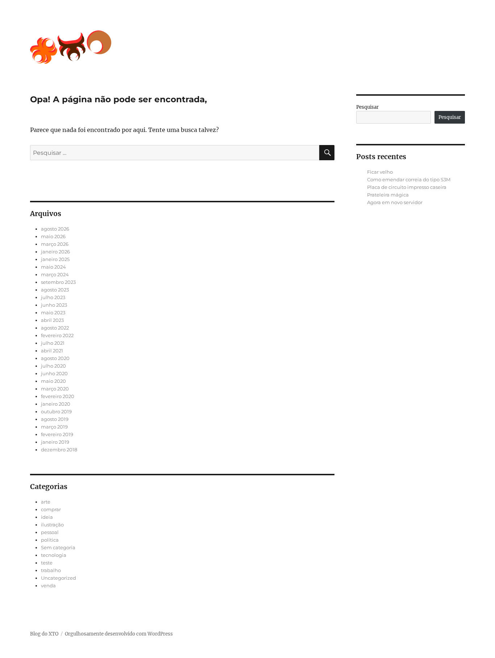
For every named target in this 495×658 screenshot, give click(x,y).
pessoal (50, 532)
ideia (47, 517)
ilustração (52, 524)
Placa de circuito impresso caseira (406, 187)
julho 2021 (53, 343)
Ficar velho (380, 172)
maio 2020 (53, 381)
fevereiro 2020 (57, 396)
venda (48, 585)
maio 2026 (53, 236)
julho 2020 (53, 366)
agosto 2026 (55, 229)
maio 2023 (53, 312)
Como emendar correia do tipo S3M (408, 179)
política (50, 540)
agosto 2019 (54, 419)
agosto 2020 (55, 358)
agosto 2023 (55, 290)
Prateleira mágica (388, 195)
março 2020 (55, 389)
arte (45, 502)
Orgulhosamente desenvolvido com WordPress (119, 634)
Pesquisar (367, 107)
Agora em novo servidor (395, 202)
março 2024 (55, 274)
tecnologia (53, 555)
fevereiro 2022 (57, 335)
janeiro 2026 (55, 251)
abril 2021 (52, 350)
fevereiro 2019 (57, 434)
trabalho (51, 570)
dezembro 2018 (59, 449)
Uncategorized (58, 578)
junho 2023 (54, 305)
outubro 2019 (56, 411)
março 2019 (54, 427)
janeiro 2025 (55, 259)
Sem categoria (58, 547)
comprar (51, 509)
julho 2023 (53, 297)
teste (47, 563)
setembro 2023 (58, 282)
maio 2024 (53, 267)
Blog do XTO (44, 634)
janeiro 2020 (55, 404)
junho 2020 (54, 373)
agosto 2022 (55, 328)
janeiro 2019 (55, 442)
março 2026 (54, 244)
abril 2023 (52, 320)
